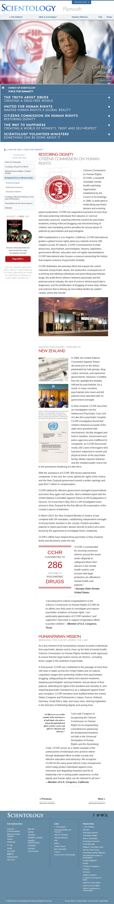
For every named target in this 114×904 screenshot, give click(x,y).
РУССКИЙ (11, 851)
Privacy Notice (70, 901)
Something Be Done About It (19, 203)
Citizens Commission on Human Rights (91, 889)
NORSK (31, 832)
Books (109, 17)
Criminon (86, 869)
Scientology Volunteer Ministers (94, 853)
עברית (10, 845)
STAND (85, 863)
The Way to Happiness (91, 866)
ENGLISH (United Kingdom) (13, 835)
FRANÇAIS (11, 842)
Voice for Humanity (13, 162)
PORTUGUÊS (33, 851)
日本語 (9, 848)
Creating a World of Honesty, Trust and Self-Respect (19, 198)
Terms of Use (93, 901)
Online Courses (60, 846)
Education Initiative (13, 192)
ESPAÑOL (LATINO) (35, 838)
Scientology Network (90, 833)
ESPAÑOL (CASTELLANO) (34, 842)
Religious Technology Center (93, 847)
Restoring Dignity (13, 183)
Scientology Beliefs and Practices (62, 831)
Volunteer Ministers (80, 17)
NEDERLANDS (12, 857)
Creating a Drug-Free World (16, 167)
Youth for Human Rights (91, 885)
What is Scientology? (48, 17)
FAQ (100, 17)
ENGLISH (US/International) (13, 830)
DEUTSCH (11, 860)
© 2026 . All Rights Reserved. (29, 901)
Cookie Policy (82, 901)
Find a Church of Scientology (64, 855)
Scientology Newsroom (91, 841)
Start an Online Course (91, 850)
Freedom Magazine (90, 860)
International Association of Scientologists (92, 856)
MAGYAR (31, 829)
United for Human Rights (91, 883)
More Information (60, 849)
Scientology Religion (90, 835)
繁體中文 (10, 854)
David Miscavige (89, 844)
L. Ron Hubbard (15, 17)
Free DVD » (17, 258)
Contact (57, 852)
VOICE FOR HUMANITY (33, 149)
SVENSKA (31, 835)
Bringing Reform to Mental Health (19, 178)
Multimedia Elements (14, 187)
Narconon (86, 872)
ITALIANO (31, 848)
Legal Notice (103, 901)
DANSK (10, 839)
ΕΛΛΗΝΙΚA (32, 845)
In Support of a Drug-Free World (92, 879)
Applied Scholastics (90, 875)
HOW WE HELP (15, 149)
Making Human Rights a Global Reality (18, 172)
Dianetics (86, 830)
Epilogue (8, 208)
